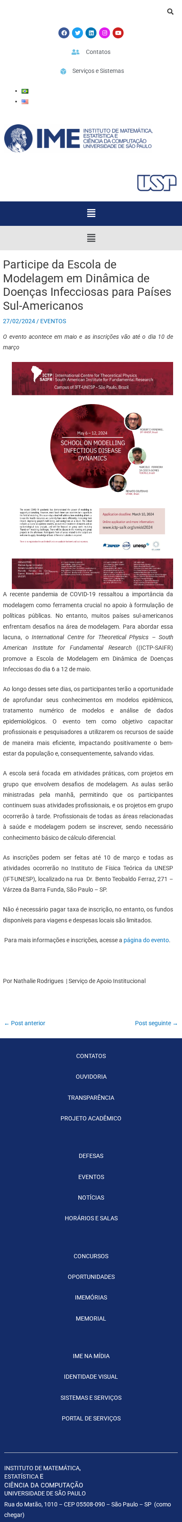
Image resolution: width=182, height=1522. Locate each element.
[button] (91, 214)
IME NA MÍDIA (91, 1356)
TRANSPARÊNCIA (91, 1097)
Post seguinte (156, 1023)
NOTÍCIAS (91, 1197)
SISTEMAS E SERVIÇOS (91, 1397)
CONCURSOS (91, 1256)
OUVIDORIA (91, 1076)
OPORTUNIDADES (91, 1276)
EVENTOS (53, 321)
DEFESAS (91, 1155)
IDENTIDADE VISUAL (91, 1376)
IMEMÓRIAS (91, 1297)
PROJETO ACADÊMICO (91, 1118)
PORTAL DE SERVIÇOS (91, 1418)
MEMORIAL (91, 1318)
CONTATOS (91, 1056)
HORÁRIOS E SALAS (91, 1218)
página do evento (146, 940)
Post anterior (24, 1023)
